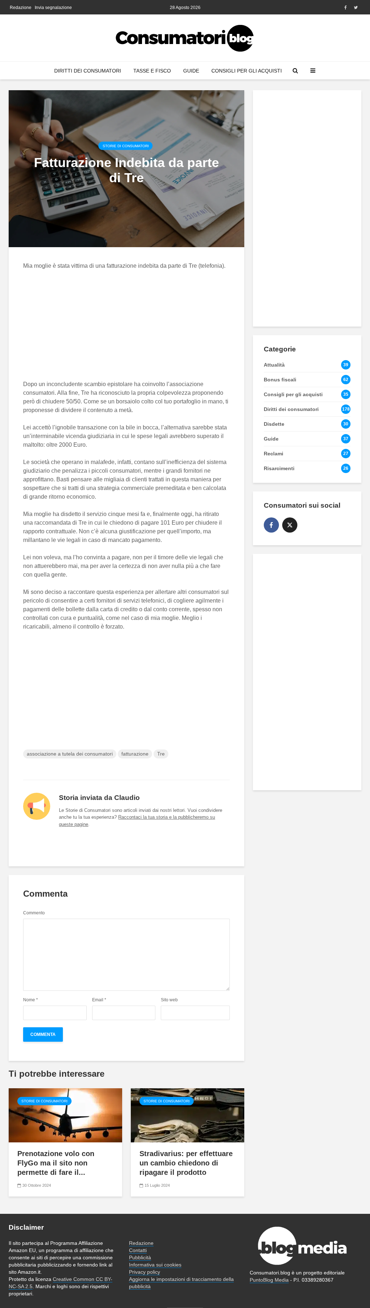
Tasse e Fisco (152, 71)
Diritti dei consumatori (87, 71)
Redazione (20, 7)
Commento (34, 913)
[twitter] (289, 525)
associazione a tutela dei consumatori (70, 754)
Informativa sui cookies (155, 1265)
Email (99, 1000)
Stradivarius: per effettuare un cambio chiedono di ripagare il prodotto (186, 1163)
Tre (161, 754)
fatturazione (135, 754)
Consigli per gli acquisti (246, 71)
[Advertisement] (143, 329)
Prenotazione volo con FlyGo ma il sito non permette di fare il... (55, 1163)
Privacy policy (144, 1272)
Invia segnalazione (53, 7)
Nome (30, 1000)
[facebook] (271, 525)
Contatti (138, 1250)
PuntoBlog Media (269, 1280)
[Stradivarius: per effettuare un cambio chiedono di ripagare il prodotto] (187, 1115)
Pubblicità (140, 1257)
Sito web (169, 1000)
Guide (191, 71)
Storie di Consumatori (126, 146)
